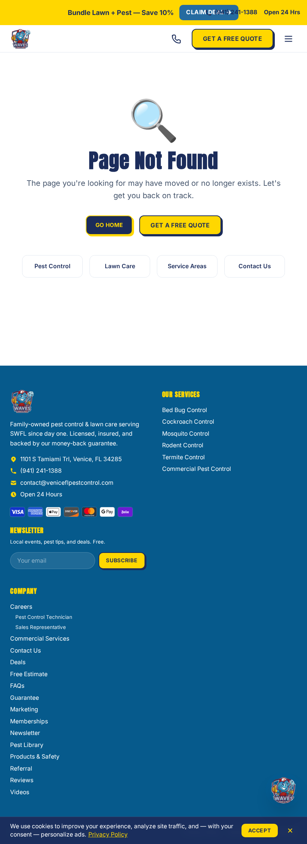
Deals (17, 662)
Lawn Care (120, 266)
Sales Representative (40, 627)
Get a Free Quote (232, 38)
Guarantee (24, 697)
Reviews (21, 780)
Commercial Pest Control (196, 468)
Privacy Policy (108, 834)
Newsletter (25, 732)
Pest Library (26, 744)
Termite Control (183, 457)
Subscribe (121, 560)
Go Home (109, 225)
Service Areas (187, 266)
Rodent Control (182, 445)
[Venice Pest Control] (45, 38)
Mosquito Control (185, 433)
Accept (259, 830)
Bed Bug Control (184, 410)
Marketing (24, 709)
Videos (19, 792)
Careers (21, 606)
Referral (21, 768)
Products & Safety (35, 756)
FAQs (17, 685)
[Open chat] (283, 790)
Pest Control (52, 266)
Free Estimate (29, 674)
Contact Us (254, 266)
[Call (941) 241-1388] (176, 38)
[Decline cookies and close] (290, 830)
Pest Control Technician (43, 617)
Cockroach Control (188, 421)
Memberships (29, 721)
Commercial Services (39, 638)
